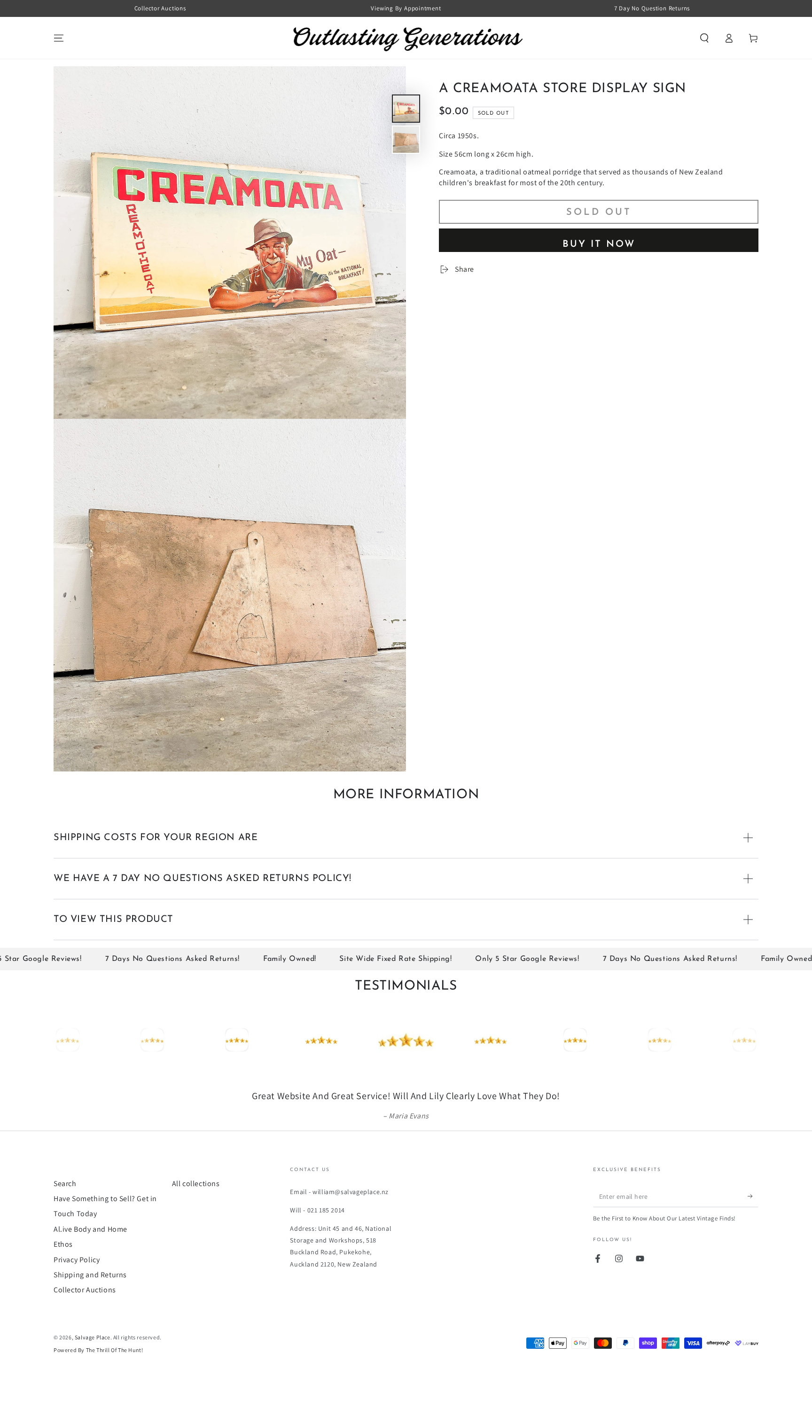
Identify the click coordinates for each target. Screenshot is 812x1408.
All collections (196, 1210)
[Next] (749, 1039)
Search (65, 1210)
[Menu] (59, 38)
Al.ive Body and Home (90, 1255)
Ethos (63, 1270)
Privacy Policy (77, 1286)
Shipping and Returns (90, 1301)
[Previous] (63, 1039)
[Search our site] (704, 38)
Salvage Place (92, 1363)
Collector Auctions (85, 1316)
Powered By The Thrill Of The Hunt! (98, 1376)
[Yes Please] (753, 1222)
